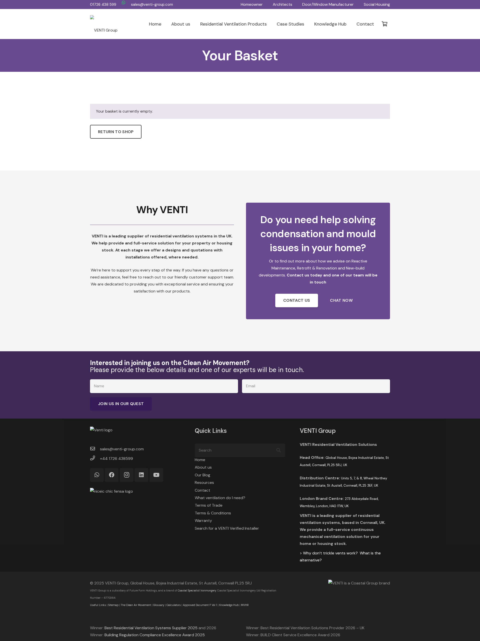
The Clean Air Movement (136, 605)
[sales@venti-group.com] (95, 449)
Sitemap (113, 605)
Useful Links (98, 605)
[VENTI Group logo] (104, 24)
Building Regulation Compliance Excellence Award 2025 (154, 634)
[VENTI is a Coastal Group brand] (342, 583)
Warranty (203, 520)
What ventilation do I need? (220, 497)
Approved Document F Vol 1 (200, 605)
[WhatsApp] (123, 3)
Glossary (158, 605)
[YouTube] (156, 475)
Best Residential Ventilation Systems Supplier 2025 (151, 627)
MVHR (245, 605)
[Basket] (384, 24)
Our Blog (202, 475)
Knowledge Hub (229, 605)
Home (200, 459)
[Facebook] (111, 475)
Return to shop (116, 131)
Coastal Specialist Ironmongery (197, 590)
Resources (204, 482)
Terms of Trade (208, 505)
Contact (202, 490)
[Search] (278, 450)
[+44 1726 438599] (95, 458)
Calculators (173, 605)
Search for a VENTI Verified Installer (227, 528)
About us (203, 467)
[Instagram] (127, 475)
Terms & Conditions (213, 513)
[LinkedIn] (141, 475)
